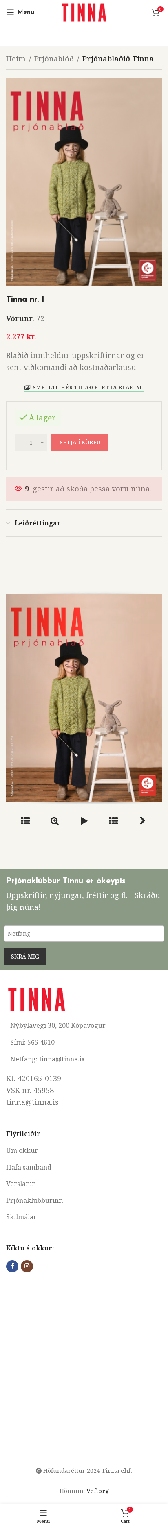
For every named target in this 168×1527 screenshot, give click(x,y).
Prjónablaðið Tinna (118, 59)
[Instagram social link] (27, 1266)
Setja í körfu (80, 442)
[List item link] (84, 1150)
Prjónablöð (54, 59)
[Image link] (36, 998)
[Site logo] (84, 11)
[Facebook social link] (12, 1266)
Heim (16, 59)
